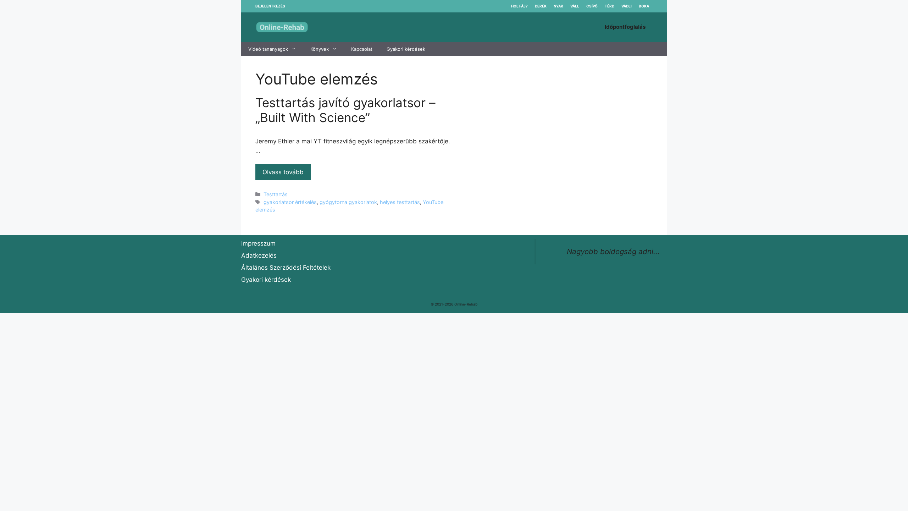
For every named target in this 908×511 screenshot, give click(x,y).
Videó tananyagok (268, 49)
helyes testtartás (400, 202)
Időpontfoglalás (625, 26)
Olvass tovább (283, 172)
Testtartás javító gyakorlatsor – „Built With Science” (345, 110)
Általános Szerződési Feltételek (286, 267)
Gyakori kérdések (406, 49)
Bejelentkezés (270, 6)
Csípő (592, 6)
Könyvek (319, 49)
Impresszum (258, 243)
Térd (609, 6)
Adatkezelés (259, 255)
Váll (574, 6)
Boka (644, 6)
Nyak (558, 6)
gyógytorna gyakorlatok (348, 202)
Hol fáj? (519, 6)
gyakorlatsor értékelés (290, 202)
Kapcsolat (361, 49)
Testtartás (276, 194)
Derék (541, 6)
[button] (295, 49)
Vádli (626, 6)
